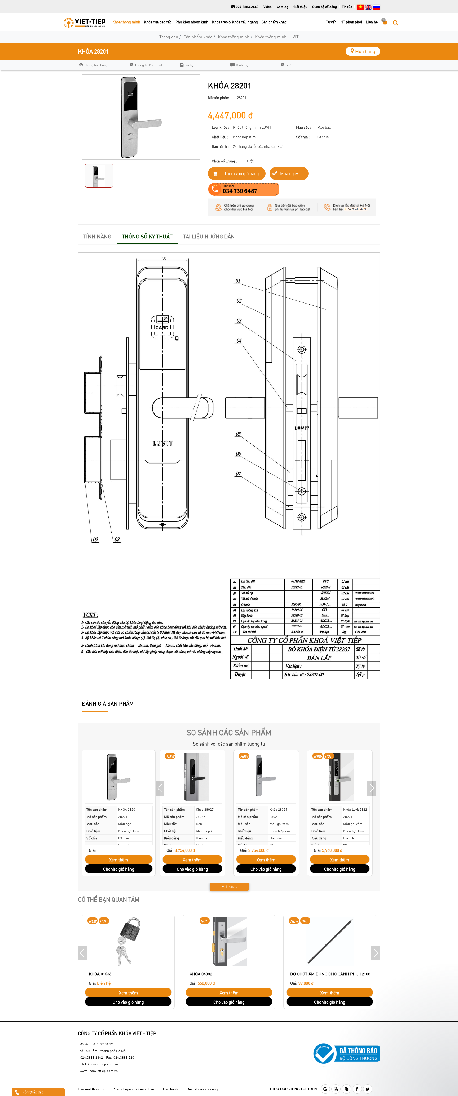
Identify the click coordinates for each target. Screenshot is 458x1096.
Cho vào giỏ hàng (118, 869)
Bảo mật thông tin (91, 1089)
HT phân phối (351, 21)
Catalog (282, 6)
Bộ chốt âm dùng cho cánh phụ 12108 (330, 974)
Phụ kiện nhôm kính (191, 21)
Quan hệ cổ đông (324, 6)
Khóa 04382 (201, 974)
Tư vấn (331, 21)
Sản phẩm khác (274, 21)
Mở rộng (229, 886)
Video (267, 6)
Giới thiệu (300, 6)
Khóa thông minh (126, 21)
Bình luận (243, 65)
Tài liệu (190, 65)
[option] (102, 65)
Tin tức (347, 6)
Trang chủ (168, 36)
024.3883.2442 (247, 6)
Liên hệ (372, 21)
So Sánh (292, 65)
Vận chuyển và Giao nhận (134, 1089)
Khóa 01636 (100, 974)
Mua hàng (365, 51)
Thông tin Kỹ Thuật (148, 65)
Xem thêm (118, 859)
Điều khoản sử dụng (203, 1089)
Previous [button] (160, 788)
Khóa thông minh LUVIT (277, 36)
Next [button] (371, 788)
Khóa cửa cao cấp (158, 21)
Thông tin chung (96, 65)
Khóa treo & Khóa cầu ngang (235, 21)
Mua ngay (289, 173)
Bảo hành (171, 1089)
